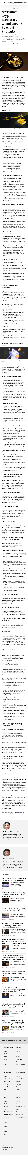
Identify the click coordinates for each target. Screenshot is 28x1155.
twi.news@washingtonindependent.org (9, 1147)
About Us (3, 1152)
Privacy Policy (4, 1149)
